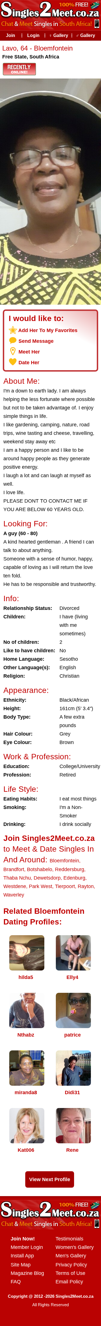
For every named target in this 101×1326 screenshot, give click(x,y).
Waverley (13, 895)
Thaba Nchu (17, 878)
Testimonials (69, 1239)
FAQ (16, 1281)
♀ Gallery (58, 35)
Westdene (14, 886)
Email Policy (69, 1281)
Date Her (29, 362)
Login (33, 35)
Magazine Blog (27, 1273)
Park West (40, 886)
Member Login (27, 1247)
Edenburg (74, 878)
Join (10, 35)
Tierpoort (65, 886)
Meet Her (29, 352)
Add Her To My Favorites (47, 330)
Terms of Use (70, 1273)
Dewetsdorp (47, 878)
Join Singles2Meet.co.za (49, 838)
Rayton (86, 886)
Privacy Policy (71, 1265)
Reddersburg (69, 869)
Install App (22, 1256)
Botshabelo (39, 869)
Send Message (36, 341)
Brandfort (13, 869)
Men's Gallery (71, 1256)
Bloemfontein (64, 860)
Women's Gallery (75, 1247)
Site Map (21, 1265)
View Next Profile (49, 1179)
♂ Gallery (85, 35)
